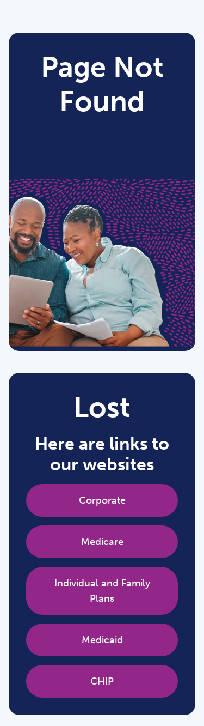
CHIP (102, 681)
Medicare (102, 542)
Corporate (102, 500)
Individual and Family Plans (102, 590)
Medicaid (102, 640)
